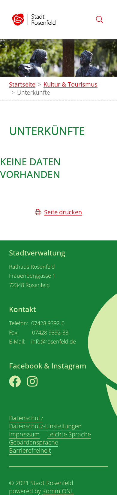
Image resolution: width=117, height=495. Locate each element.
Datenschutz (26, 418)
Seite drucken (63, 212)
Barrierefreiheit (30, 450)
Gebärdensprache (33, 442)
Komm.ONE (58, 491)
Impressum (24, 434)
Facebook (22, 392)
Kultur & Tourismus (71, 84)
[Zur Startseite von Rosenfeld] (33, 20)
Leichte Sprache (69, 434)
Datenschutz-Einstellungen (45, 426)
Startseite (22, 84)
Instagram (41, 392)
